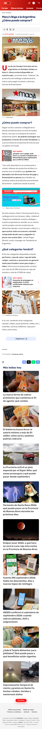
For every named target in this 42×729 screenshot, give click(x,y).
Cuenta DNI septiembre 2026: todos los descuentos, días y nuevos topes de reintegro (19, 580)
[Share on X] (10, 29)
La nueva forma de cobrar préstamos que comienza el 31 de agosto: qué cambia (19, 397)
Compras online (17, 354)
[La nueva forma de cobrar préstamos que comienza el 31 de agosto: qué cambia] (21, 381)
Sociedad (8, 12)
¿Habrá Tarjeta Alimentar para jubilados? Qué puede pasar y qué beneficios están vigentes (19, 653)
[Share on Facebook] (7, 29)
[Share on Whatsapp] (13, 29)
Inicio (3, 12)
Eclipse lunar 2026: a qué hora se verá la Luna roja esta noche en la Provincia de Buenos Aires (20, 546)
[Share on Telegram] (38, 362)
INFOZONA (20, 718)
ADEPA (21, 722)
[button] (29, 3)
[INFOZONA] (7, 3)
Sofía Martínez (9, 34)
